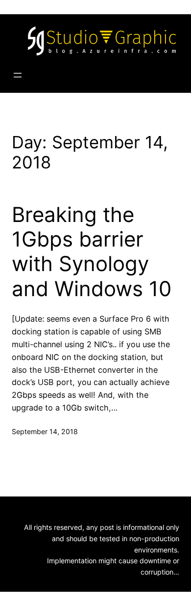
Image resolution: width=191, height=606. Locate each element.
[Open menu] (18, 75)
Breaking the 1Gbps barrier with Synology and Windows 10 (91, 251)
